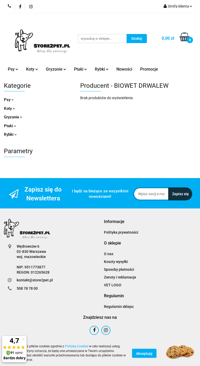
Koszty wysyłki (116, 262)
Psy (7, 99)
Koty (8, 108)
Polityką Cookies (76, 346)
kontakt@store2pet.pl (35, 280)
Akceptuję (144, 353)
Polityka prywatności (121, 232)
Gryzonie (12, 117)
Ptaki (9, 126)
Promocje (149, 69)
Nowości (124, 69)
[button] (114, 222)
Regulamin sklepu (119, 306)
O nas (108, 254)
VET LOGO (112, 285)
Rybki (9, 134)
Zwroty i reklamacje (120, 277)
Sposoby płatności (119, 269)
